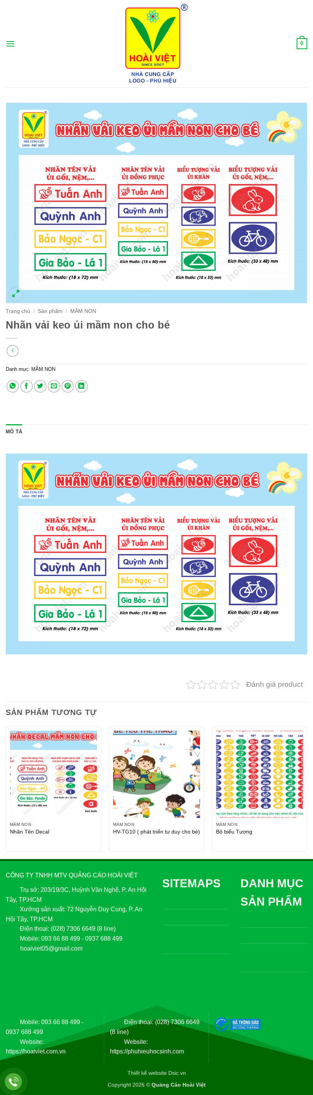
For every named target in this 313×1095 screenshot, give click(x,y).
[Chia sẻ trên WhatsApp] (12, 386)
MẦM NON (83, 311)
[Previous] (6, 792)
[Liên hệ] (13, 1081)
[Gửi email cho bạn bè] (54, 386)
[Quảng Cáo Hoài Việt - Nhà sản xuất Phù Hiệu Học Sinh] (156, 43)
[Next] (307, 792)
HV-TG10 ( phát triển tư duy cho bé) (156, 832)
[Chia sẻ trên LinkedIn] (81, 386)
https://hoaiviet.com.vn (36, 1051)
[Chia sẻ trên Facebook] (26, 386)
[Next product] (12, 351)
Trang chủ (18, 311)
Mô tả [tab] (14, 431)
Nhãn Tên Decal (29, 832)
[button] (10, 43)
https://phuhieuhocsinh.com (147, 1051)
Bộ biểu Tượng (234, 832)
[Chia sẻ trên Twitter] (40, 386)
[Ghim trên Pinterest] (67, 386)
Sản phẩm (50, 311)
